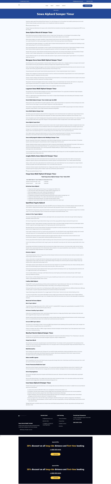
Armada (58, 5)
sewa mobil (56, 10)
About (52, 5)
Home (47, 5)
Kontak (63, 5)
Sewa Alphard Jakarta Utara (42, 86)
